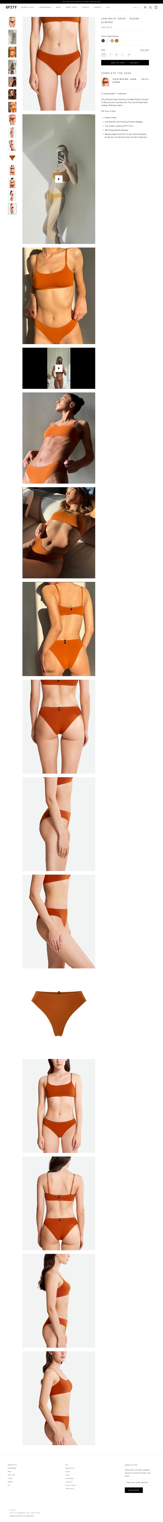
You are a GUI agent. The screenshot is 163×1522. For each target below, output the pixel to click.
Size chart (144, 50)
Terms (67, 1475)
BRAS (58, 7)
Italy (135, 7)
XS (104, 54)
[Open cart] (156, 7)
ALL (108, 7)
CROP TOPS (71, 7)
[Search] (150, 7)
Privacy (68, 1471)
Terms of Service (71, 1485)
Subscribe (133, 1490)
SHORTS (98, 7)
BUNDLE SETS (27, 7)
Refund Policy (70, 1468)
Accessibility (70, 1478)
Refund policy (70, 1488)
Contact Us (69, 1482)
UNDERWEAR (45, 7)
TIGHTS (85, 7)
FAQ (67, 1465)
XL (129, 54)
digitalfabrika (30, 1516)
